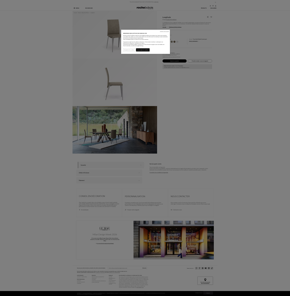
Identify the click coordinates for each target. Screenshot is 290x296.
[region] (145, 42)
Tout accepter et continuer (143, 49)
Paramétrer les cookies (129, 49)
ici (142, 45)
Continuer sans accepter (164, 31)
